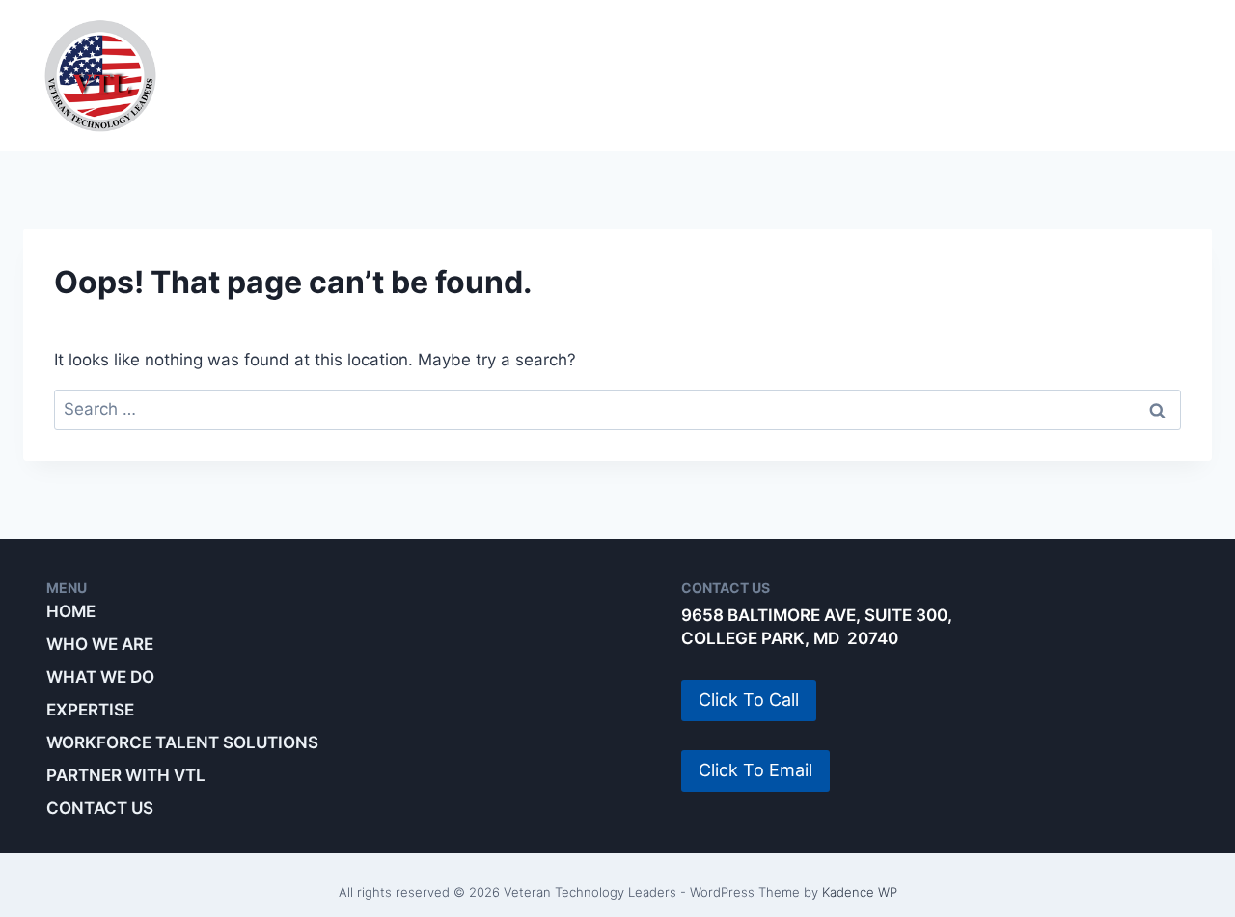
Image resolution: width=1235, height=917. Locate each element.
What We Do (449, 75)
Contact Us (99, 808)
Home (71, 611)
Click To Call (749, 699)
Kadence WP (859, 892)
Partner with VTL (1104, 75)
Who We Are (287, 75)
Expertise (601, 75)
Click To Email (755, 770)
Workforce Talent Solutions (835, 75)
